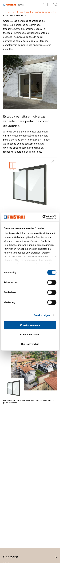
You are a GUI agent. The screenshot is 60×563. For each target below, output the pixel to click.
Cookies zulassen (30, 325)
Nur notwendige (30, 343)
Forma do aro (24, 12)
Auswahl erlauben (30, 334)
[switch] (51, 282)
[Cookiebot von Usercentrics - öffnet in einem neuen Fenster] (42, 217)
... (10, 12)
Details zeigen (42, 315)
